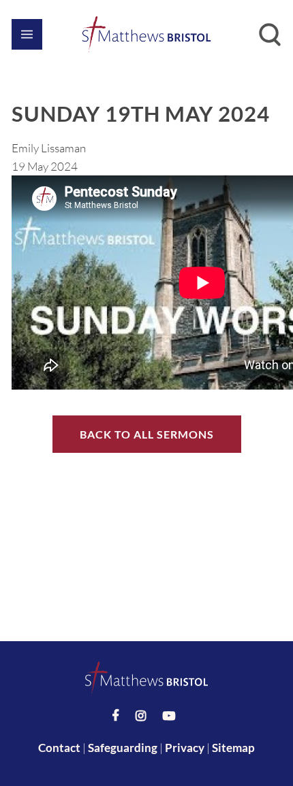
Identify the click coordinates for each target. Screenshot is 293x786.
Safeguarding (122, 747)
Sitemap (233, 747)
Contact (59, 747)
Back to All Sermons (147, 434)
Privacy (184, 747)
